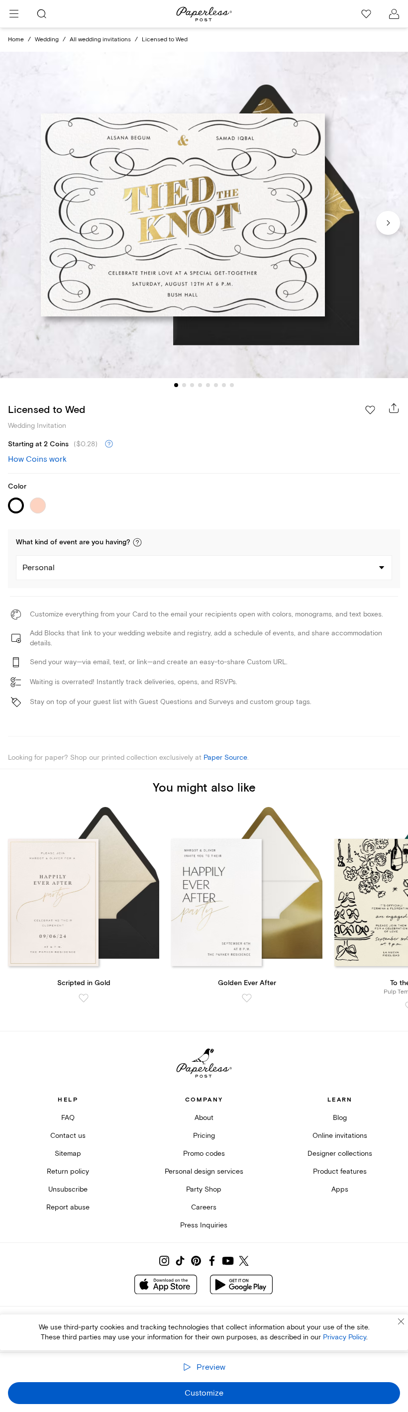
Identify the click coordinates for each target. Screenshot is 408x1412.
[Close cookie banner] (401, 1321)
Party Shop (203, 1189)
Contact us (68, 1135)
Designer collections (339, 1153)
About (204, 1117)
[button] (137, 542)
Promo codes (204, 1153)
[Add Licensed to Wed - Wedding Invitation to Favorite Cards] (370, 410)
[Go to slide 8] (232, 385)
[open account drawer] (394, 14)
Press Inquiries (203, 1225)
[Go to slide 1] (176, 385)
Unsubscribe (68, 1189)
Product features (340, 1171)
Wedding (47, 39)
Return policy (68, 1171)
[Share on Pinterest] (196, 1261)
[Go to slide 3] (192, 385)
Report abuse (68, 1207)
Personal (38, 568)
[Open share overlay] (394, 408)
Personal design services (204, 1171)
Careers (203, 1207)
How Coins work (37, 459)
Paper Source (225, 757)
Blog (340, 1117)
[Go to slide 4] (200, 385)
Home (16, 39)
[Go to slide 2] (184, 385)
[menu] (14, 14)
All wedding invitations (100, 39)
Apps (339, 1189)
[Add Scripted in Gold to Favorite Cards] (84, 998)
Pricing (204, 1135)
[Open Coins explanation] (108, 444)
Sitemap (68, 1153)
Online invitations (339, 1135)
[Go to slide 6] (216, 385)
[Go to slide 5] (208, 385)
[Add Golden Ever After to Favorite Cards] (247, 998)
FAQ (68, 1117)
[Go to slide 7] (224, 385)
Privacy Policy (344, 1337)
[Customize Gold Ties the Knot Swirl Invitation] (204, 215)
